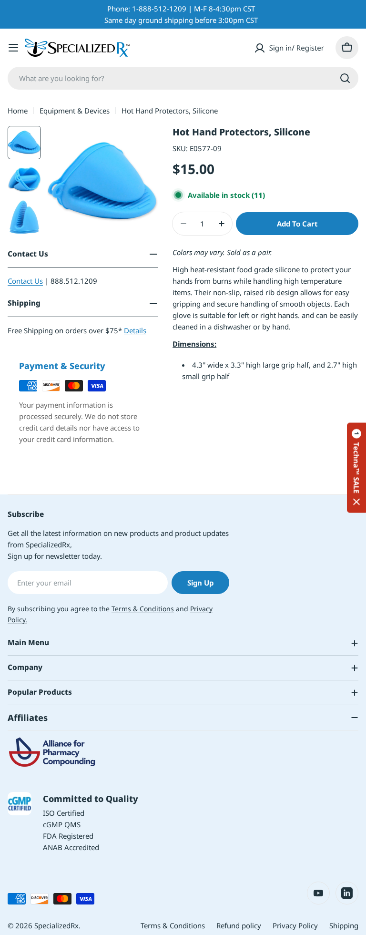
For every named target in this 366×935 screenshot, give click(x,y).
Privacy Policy (295, 925)
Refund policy (238, 925)
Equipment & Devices (75, 110)
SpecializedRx (56, 925)
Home (18, 110)
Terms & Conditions (143, 608)
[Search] (345, 78)
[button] (356, 467)
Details (135, 330)
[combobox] (183, 78)
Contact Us (25, 281)
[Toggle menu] (13, 47)
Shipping (343, 925)
